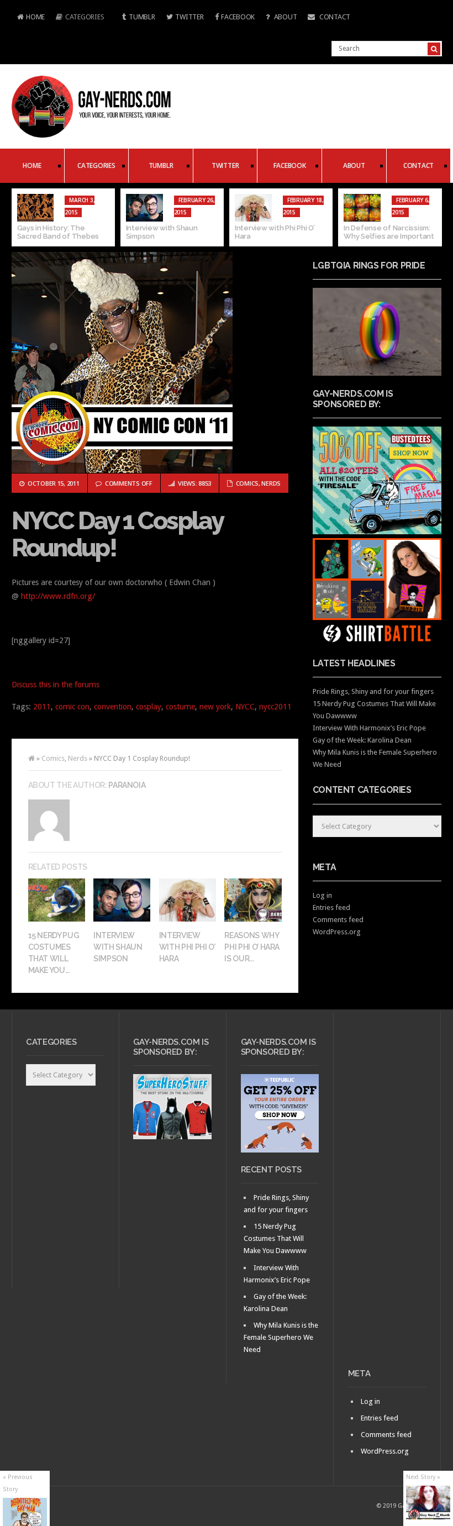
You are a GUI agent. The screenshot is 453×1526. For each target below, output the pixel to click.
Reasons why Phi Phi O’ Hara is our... (252, 947)
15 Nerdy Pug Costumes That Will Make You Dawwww (275, 1238)
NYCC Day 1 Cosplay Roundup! (117, 534)
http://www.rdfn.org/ (58, 596)
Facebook (238, 17)
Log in (322, 895)
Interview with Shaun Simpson (118, 947)
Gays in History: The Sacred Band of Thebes (58, 232)
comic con (72, 706)
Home (28, 18)
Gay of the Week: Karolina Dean (362, 740)
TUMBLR (142, 17)
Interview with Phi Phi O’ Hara (187, 947)
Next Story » (423, 1477)
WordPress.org (337, 932)
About (284, 17)
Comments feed (338, 919)
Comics (247, 483)
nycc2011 (275, 706)
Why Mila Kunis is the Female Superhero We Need (281, 1337)
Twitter (189, 17)
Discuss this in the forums (55, 684)
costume (180, 706)
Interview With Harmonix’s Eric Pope (369, 728)
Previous (20, 218)
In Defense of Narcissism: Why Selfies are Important (389, 232)
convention (112, 706)
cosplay (148, 706)
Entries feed (331, 907)
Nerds (271, 483)
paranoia (126, 785)
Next (434, 218)
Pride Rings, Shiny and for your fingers (373, 691)
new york (215, 706)
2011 (42, 706)
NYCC (245, 706)
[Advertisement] (387, 1194)
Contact (334, 17)
